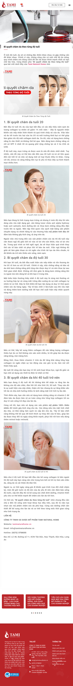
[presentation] (32, 613)
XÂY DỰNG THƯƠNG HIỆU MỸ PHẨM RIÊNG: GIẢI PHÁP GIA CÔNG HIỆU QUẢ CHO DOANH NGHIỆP (13, 601)
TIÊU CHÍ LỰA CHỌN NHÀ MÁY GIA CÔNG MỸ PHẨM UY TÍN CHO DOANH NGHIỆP (36, 600)
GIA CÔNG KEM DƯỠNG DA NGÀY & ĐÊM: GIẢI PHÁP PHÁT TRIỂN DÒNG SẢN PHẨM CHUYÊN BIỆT (60, 602)
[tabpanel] (13, 603)
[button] (69, 5)
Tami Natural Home (37, 64)
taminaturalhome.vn (22, 524)
